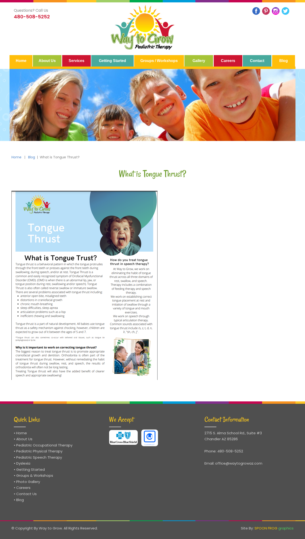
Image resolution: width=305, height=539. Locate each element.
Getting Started (30, 469)
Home (16, 157)
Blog (31, 157)
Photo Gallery (28, 481)
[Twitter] (285, 11)
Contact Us (26, 493)
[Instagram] (276, 11)
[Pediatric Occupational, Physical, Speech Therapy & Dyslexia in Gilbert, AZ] (143, 27)
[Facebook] (256, 11)
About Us (24, 438)
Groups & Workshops (34, 475)
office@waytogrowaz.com (238, 463)
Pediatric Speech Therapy (39, 457)
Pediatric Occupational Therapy (44, 445)
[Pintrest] (266, 11)
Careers (23, 487)
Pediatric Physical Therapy (39, 451)
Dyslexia (23, 463)
